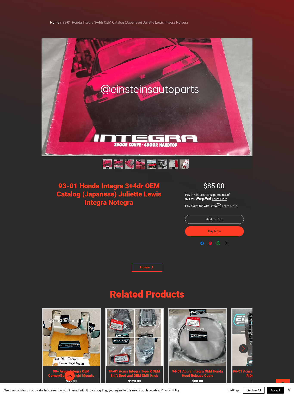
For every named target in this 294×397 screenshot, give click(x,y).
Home (54, 22)
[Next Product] (243, 348)
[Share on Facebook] (202, 243)
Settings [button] (234, 390)
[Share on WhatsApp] (218, 243)
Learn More (219, 199)
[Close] (288, 390)
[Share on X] (226, 243)
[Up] (70, 376)
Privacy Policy (170, 390)
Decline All (254, 390)
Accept (275, 390)
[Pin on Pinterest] (210, 243)
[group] (147, 349)
